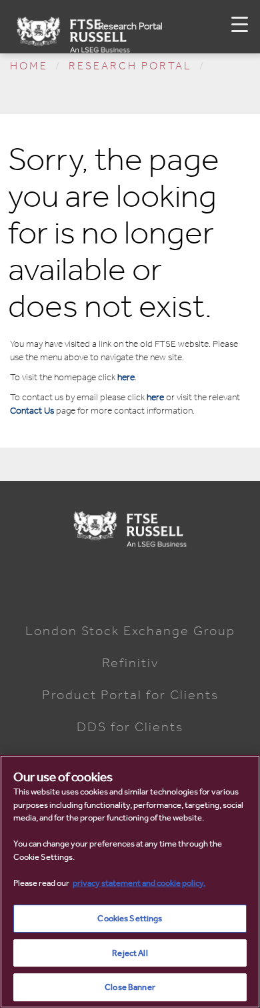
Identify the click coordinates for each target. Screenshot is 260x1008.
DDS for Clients (130, 726)
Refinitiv (130, 662)
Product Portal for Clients (130, 694)
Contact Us (32, 410)
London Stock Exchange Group (130, 630)
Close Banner (130, 987)
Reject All (129, 953)
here (126, 377)
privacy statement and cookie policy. (139, 883)
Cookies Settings (129, 918)
